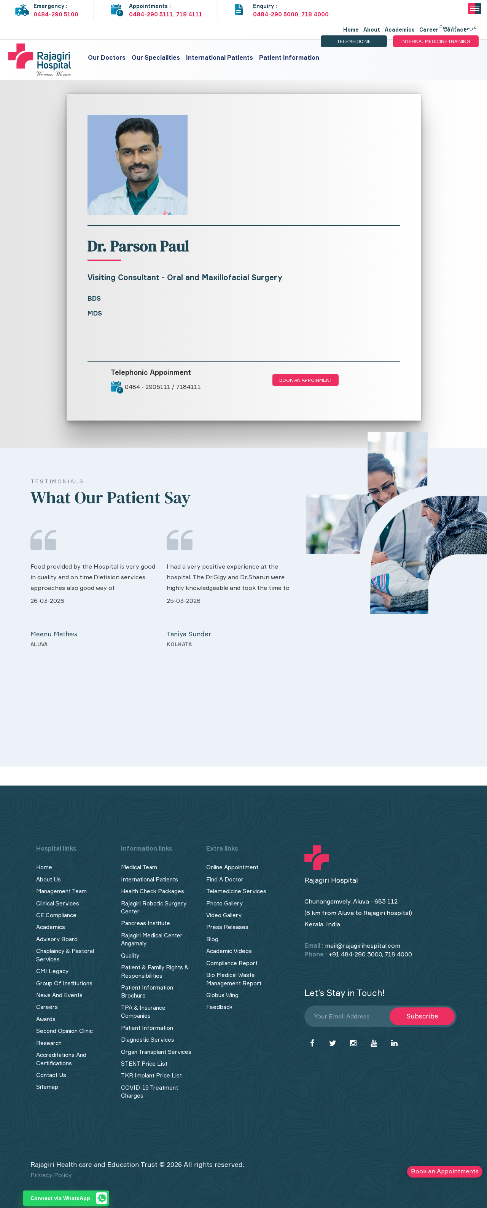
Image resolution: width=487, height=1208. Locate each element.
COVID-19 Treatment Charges (149, 1091)
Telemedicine (354, 41)
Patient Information (147, 1027)
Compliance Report (232, 963)
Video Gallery (224, 915)
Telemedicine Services (236, 891)
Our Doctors (107, 57)
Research (49, 1043)
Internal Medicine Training (435, 41)
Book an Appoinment (305, 380)
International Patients (219, 57)
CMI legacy (52, 971)
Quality (130, 955)
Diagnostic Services (147, 1039)
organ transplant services (156, 1051)
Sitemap (47, 1086)
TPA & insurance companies (143, 1011)
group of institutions (64, 983)
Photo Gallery (224, 903)
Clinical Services (57, 903)
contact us (51, 1075)
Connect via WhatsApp (60, 1198)
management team (61, 891)
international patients (149, 879)
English (448, 27)
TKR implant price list (151, 1075)
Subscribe (422, 1016)
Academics (50, 927)
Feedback (219, 1006)
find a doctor (225, 879)
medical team (139, 867)
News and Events (59, 995)
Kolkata (43, 644)
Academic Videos (229, 951)
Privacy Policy (51, 1175)
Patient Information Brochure (147, 991)
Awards (46, 1019)
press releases (227, 927)
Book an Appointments (445, 1171)
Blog (212, 939)
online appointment (232, 867)
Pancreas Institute (145, 923)
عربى (471, 27)
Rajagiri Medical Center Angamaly (152, 939)
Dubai (175, 706)
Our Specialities (156, 57)
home (44, 867)
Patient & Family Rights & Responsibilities (155, 971)
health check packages (152, 891)
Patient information (289, 57)
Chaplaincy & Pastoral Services (65, 955)
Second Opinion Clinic (64, 1030)
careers (47, 1006)
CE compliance (56, 915)
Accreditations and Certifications (61, 1058)
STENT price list (144, 1063)
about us (48, 879)
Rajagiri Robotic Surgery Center (153, 907)
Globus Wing (222, 995)
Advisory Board (57, 939)
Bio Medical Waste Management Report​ (233, 978)
